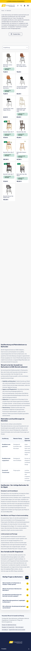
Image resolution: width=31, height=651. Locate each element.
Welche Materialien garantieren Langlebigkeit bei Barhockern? (13, 601)
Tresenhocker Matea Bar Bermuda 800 (22, 87)
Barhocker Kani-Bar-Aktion (22, 175)
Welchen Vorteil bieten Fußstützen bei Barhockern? (11, 589)
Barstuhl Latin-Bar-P (8, 174)
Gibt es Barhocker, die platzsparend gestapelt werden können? (14, 607)
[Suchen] (21, 5)
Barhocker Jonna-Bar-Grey (7, 65)
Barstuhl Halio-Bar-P (8, 132)
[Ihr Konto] (24, 5)
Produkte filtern (16, 34)
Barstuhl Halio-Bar (21, 132)
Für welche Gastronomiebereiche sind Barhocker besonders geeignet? (11, 595)
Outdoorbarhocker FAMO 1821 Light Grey (21, 110)
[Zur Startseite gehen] (8, 5)
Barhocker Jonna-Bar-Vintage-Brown (21, 65)
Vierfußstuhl (5, 629)
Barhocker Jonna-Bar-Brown (7, 87)
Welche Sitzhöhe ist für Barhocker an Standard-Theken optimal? (11, 583)
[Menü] (17, 5)
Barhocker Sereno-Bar (21, 153)
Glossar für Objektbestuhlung (9, 624)
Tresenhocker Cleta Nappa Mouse (8, 109)
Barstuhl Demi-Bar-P (8, 152)
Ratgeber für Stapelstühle (8, 627)
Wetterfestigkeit (19, 627)
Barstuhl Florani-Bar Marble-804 (8, 196)
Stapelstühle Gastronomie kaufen (17, 629)
